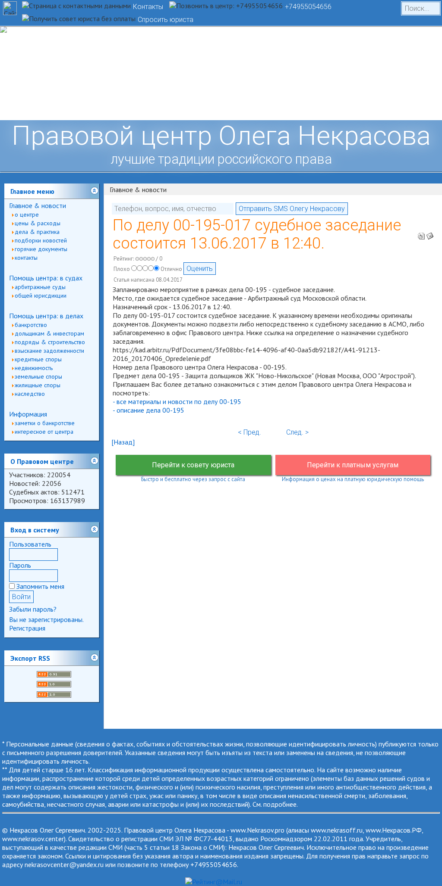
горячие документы (41, 249)
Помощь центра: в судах (45, 278)
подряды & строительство (50, 342)
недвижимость (34, 368)
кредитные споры (38, 359)
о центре (27, 214)
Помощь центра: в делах (46, 315)
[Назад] (123, 442)
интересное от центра (44, 431)
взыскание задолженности (49, 350)
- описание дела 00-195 (148, 410)
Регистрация (27, 628)
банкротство (31, 325)
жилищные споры (37, 385)
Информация (28, 414)
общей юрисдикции (40, 295)
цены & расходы (37, 223)
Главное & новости (37, 205)
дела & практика (37, 232)
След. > (297, 432)
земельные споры (38, 376)
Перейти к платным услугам (352, 465)
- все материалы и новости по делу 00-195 (177, 401)
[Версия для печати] (421, 233)
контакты (26, 257)
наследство (30, 394)
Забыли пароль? (33, 609)
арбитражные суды (40, 287)
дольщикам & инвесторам (49, 333)
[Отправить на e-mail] (429, 233)
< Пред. (249, 432)
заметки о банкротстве (45, 423)
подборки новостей (41, 240)
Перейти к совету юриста (193, 465)
